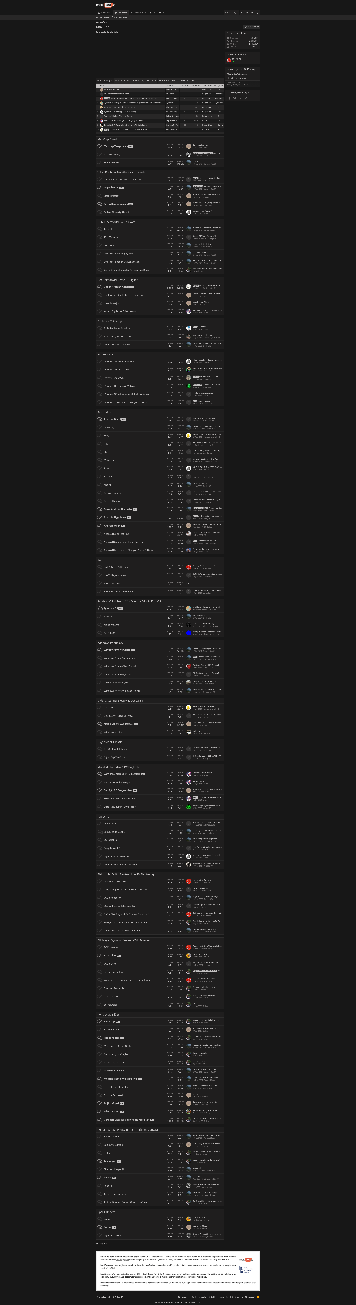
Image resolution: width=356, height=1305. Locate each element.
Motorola (109, 460)
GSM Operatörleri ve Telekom (116, 222)
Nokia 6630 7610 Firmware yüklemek (208, 722)
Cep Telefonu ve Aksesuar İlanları (122, 179)
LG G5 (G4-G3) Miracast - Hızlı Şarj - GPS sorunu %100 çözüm (217, 450)
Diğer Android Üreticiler (118, 509)
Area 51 (196, 1094)
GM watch (199, 327)
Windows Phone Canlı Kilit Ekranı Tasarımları (211, 689)
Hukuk (107, 1153)
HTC (106, 443)
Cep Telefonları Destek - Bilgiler (117, 280)
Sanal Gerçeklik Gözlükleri (118, 336)
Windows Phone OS (110, 643)
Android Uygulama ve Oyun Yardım (123, 542)
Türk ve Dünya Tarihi (115, 1194)
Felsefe (108, 1185)
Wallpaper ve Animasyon (117, 782)
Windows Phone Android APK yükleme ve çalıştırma (217, 656)
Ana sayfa (105, 12)
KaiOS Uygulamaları (115, 575)
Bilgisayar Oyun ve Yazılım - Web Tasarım (123, 940)
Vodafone (109, 245)
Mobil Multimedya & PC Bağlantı (118, 767)
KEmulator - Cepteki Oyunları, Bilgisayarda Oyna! (124, 120)
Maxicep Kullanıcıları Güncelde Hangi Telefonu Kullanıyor (134, 98)
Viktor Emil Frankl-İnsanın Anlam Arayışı (209, 1184)
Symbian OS (111, 608)
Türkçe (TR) (119, 1297)
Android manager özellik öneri (116, 93)
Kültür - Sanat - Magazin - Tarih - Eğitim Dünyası (127, 1129)
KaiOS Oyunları (112, 583)
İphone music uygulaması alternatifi (207, 368)
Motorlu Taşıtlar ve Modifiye (120, 1078)
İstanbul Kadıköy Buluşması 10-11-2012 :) (220, 153)
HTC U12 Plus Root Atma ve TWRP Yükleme (210, 442)
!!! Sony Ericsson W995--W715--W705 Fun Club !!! (212, 756)
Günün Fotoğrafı (199, 781)
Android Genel (172, 93)
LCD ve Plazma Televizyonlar (119, 905)
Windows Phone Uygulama (119, 674)
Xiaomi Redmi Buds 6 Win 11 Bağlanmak (209, 343)
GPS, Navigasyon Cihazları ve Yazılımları (126, 889)
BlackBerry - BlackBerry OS (118, 715)
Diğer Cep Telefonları (115, 757)
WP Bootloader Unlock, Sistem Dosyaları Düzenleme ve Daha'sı (218, 673)
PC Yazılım (110, 955)
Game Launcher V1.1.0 (202, 954)
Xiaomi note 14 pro (200, 483)
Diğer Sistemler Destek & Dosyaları (120, 700)
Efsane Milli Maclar (200, 1226)
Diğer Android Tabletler (116, 856)
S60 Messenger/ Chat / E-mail (178, 111)
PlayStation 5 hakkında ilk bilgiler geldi (208, 896)
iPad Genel (110, 823)
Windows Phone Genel (117, 649)
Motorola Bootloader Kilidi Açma (206, 459)
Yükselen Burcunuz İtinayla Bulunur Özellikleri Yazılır (214, 1069)
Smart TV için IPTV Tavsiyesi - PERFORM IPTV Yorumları (215, 904)
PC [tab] (194, 80)
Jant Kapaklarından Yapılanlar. (205, 1086)
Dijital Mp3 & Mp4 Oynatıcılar (120, 806)
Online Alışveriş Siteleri (116, 212)
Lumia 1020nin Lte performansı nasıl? (208, 648)
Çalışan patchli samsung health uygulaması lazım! (213, 426)
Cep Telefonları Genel (174, 98)
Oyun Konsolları (113, 897)
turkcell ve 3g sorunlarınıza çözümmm (208, 227)
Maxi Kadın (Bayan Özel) (117, 1046)
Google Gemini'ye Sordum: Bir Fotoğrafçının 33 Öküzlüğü (216, 921)
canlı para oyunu (202, 401)
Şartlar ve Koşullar (199, 1297)
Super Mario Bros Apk (204, 540)
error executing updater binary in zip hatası (210, 500)
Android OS (104, 412)
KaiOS (101, 560)
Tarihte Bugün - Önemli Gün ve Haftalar (126, 1202)
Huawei (108, 476)
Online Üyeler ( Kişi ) (241, 69)
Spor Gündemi (106, 1212)
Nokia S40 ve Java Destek (118, 724)
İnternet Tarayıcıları (115, 988)
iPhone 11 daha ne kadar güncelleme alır (209, 360)
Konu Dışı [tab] (139, 80)
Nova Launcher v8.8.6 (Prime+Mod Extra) (209, 532)
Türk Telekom (111, 237)
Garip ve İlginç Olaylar (116, 1054)
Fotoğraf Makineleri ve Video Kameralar (126, 922)
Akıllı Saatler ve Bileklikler (118, 328)
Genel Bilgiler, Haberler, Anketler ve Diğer (126, 269)
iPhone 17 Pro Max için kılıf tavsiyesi (210, 178)
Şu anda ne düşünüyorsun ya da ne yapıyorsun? (212, 1118)
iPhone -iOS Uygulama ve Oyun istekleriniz (127, 402)
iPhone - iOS (105, 354)
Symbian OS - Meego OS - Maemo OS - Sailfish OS (129, 601)
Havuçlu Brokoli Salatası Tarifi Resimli (208, 1045)
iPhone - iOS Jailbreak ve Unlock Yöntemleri (127, 394)
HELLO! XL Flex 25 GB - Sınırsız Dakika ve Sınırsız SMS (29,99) (217, 260)
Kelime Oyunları (172, 116)
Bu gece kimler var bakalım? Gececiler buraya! (211, 1020)
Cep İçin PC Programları (176, 120)
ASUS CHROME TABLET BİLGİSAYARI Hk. (209, 467)
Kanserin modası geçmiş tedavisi (206, 1102)
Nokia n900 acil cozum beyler (205, 623)
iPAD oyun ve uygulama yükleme (206, 822)
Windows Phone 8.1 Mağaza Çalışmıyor (209, 665)
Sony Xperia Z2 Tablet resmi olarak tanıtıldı (210, 847)
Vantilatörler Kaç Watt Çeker (204, 929)
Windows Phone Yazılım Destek (121, 658)
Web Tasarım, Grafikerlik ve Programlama (127, 980)
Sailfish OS (109, 633)
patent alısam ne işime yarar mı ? (206, 1151)
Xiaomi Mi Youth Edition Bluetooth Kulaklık (210, 294)
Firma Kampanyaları (174, 107)
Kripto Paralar (111, 1029)
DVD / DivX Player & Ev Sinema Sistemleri (126, 914)
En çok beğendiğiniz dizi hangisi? (206, 1160)
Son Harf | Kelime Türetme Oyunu (118, 116)
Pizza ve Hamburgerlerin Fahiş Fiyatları (209, 194)
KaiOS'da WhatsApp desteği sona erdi (208, 574)
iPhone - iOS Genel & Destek (119, 361)
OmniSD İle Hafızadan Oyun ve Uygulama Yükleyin (213, 590)
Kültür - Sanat (111, 1136)
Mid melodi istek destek (202, 773)
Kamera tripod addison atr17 (210, 186)
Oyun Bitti (197, 1176)
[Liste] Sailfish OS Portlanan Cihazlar (207, 631)
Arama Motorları (113, 996)
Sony (106, 435)
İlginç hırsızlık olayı (200, 1053)
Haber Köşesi (111, 1037)
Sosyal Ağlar (110, 1004)
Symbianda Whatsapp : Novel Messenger (121, 111)
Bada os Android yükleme (203, 706)
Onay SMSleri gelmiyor (202, 244)
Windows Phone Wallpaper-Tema (122, 690)
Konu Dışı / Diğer (108, 1014)
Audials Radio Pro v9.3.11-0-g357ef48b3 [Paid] (128, 129)
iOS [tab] (176, 80)
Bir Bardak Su (198, 1168)
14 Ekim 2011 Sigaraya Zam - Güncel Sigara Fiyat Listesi (215, 1036)
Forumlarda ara (120, 17)
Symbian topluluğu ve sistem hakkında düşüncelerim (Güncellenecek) (132, 102)
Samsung (109, 427)
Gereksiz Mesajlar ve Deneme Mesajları (126, 1119)
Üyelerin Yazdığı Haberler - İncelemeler (125, 295)
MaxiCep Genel (107, 139)
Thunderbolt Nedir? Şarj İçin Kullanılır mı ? (210, 946)
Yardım (240, 1297)
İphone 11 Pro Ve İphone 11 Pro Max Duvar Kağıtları (219, 384)
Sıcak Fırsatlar (111, 195)
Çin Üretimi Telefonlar (116, 748)
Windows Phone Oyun (116, 682)
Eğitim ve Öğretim (114, 1144)
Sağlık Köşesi (111, 1103)
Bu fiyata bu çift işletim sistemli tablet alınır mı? (212, 863)
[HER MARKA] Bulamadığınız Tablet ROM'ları (211, 855)
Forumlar (122, 12)
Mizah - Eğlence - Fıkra (116, 1062)
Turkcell (108, 229)
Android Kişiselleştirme (116, 533)
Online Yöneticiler (236, 54)
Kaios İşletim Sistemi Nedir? (204, 566)
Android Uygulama (115, 517)
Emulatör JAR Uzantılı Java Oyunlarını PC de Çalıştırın (125, 125)
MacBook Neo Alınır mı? (202, 211)
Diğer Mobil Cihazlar (110, 742)
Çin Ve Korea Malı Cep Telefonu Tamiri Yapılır (211, 747)
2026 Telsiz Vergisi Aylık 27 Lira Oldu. (207, 268)
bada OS (108, 707)
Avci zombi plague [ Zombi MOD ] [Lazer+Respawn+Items (216, 962)
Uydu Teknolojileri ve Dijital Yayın (122, 930)
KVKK (230, 1297)
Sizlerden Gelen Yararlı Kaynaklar (122, 798)
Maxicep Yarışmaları (174, 89)
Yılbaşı (195, 161)
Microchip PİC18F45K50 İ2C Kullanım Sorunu (211, 979)
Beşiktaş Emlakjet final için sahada (207, 1234)
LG (105, 452)
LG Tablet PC (111, 839)
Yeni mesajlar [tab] (105, 80)
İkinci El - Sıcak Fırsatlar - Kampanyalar (122, 172)
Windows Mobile (113, 732)
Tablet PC (103, 816)
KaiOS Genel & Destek (116, 567)
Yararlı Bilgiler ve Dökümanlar (120, 311)
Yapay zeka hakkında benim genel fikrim (209, 995)
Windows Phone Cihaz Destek (120, 666)
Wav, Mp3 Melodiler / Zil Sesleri (122, 774)
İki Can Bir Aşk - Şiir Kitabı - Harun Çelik (208, 1135)
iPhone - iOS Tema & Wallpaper (121, 386)
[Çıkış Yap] (257, 12)
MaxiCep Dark (104, 1297)
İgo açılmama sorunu (201, 888)
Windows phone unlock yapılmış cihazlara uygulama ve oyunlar (219, 681)
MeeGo (108, 616)
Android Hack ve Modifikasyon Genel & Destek (129, 550)
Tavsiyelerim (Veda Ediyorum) (208, 797)
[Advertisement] (160, 55)
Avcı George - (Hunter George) (205, 1192)
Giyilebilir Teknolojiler (111, 321)
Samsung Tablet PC (114, 831)
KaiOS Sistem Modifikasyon (119, 591)
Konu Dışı (109, 1021)
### (194, 1003)
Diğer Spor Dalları (113, 1235)
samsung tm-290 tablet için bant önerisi (209, 830)
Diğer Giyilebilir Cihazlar (117, 344)
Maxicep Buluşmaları (115, 154)
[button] (145, 12)
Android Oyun (112, 525)
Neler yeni (138, 12)
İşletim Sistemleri (113, 971)
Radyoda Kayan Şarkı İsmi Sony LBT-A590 (209, 913)
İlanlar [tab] (152, 80)
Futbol (107, 1227)
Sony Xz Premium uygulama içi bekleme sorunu (212, 434)
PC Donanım (111, 947)
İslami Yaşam (111, 1111)
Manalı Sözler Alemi (201, 302)
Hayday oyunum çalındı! (206, 376)
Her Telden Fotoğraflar (116, 1087)
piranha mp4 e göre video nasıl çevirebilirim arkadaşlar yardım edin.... (221, 805)
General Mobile (112, 501)
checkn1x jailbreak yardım (203, 393)
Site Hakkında (111, 162)
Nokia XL (196, 731)
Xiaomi (107, 484)
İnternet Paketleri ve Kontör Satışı (122, 261)
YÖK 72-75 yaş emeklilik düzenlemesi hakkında (212, 1143)
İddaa (107, 1218)
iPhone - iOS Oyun (114, 377)
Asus (106, 468)
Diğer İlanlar (111, 187)
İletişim (184, 1297)
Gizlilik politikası (217, 1297)
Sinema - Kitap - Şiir (114, 1169)
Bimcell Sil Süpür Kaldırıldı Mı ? (205, 236)
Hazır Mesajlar (112, 303)
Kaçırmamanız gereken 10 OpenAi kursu (209, 310)
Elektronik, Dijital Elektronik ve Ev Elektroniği (125, 874)
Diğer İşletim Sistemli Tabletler (120, 864)
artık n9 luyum (199, 615)
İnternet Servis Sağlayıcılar (118, 253)
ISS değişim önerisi (200, 252)
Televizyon (110, 1161)
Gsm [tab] (185, 80)
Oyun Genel (110, 963)
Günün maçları (199, 1217)
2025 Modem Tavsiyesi (202, 880)
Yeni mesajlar (104, 17)
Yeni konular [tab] (123, 80)
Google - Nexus (112, 492)
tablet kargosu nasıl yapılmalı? (205, 838)
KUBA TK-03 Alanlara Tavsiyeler (205, 1077)
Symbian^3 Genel (173, 102)
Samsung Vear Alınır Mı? (202, 335)
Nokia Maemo (111, 624)
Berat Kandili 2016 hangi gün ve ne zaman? (210, 1201)
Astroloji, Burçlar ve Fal (116, 1070)
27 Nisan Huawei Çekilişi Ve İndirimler (119, 107)
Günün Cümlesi (199, 1061)
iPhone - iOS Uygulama (116, 369)
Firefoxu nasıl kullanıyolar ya (204, 987)
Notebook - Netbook (115, 881)
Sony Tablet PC (112, 848)
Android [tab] (165, 80)
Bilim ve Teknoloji (113, 1095)
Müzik (107, 1177)
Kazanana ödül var (111, 89)
